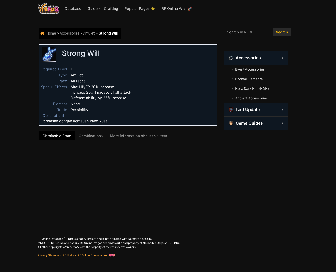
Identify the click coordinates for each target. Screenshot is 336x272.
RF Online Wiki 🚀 (177, 8)
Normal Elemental (249, 79)
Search (282, 32)
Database (73, 8)
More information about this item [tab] (138, 135)
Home (51, 33)
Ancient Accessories (251, 98)
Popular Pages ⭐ (140, 8)
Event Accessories (250, 69)
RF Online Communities (92, 255)
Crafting (111, 8)
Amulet (89, 33)
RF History (69, 255)
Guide (93, 8)
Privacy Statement (49, 255)
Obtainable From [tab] (57, 135)
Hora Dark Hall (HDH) (252, 88)
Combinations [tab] (91, 135)
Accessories (70, 33)
